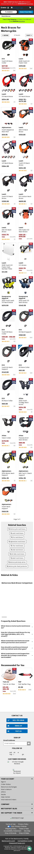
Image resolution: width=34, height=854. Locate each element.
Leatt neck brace (17, 533)
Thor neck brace (17, 546)
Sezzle (3, 794)
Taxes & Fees (24, 829)
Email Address (9, 740)
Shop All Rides (24, 833)
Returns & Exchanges (9, 787)
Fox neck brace (18, 537)
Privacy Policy (23, 824)
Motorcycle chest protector (18, 566)
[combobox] (29, 35)
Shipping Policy (10, 829)
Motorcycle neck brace (18, 529)
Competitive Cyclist (25, 841)
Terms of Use (10, 824)
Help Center (5, 797)
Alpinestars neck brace (17, 542)
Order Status (6, 784)
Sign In (3, 782)
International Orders (8, 800)
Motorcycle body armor (18, 562)
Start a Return (6, 789)
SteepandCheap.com (17, 843)
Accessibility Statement (12, 831)
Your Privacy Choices (19, 826)
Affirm (3, 792)
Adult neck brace (17, 558)
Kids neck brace (18, 550)
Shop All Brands (10, 833)
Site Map (27, 831)
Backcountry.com (8, 841)
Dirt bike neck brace (17, 554)
